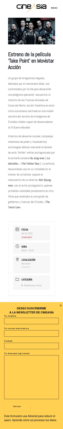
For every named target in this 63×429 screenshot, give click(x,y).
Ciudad (8, 341)
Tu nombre (10, 316)
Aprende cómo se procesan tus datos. (34, 420)
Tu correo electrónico (16, 328)
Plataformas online (32, 285)
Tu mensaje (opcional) (17, 353)
